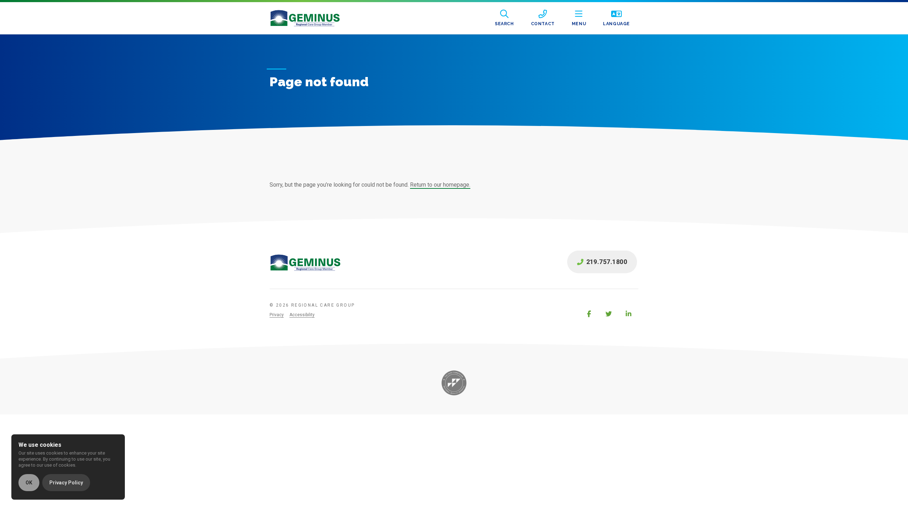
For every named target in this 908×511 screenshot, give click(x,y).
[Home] (311, 18)
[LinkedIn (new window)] (628, 313)
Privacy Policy (66, 482)
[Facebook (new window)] (588, 313)
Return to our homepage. (440, 184)
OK (29, 482)
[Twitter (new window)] (608, 313)
